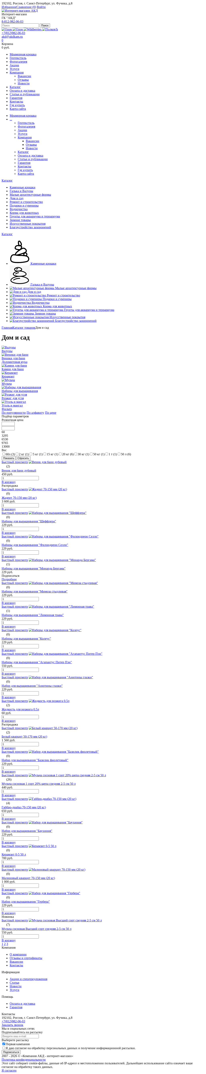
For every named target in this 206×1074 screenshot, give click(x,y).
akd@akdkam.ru (12, 36)
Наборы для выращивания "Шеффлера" (29, 521)
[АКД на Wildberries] (33, 29)
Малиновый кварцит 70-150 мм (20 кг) (28, 878)
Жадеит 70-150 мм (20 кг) (19, 497)
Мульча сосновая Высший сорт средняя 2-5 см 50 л (36, 929)
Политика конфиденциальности (24, 1059)
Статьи (14, 982)
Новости (24, 83)
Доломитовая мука (14, 362)
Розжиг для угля (13, 398)
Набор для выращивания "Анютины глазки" (32, 685)
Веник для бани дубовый (19, 470)
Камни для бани (13, 369)
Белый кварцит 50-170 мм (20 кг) (24, 736)
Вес (4, 450)
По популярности (14, 412)
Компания (17, 72)
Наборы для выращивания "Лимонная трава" (33, 615)
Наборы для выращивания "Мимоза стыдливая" (35, 591)
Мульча (7, 383)
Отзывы (23, 79)
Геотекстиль (18, 58)
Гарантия (16, 98)
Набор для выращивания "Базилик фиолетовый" (35, 760)
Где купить (17, 105)
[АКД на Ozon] (18, 29)
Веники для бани (13, 358)
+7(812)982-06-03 (13, 33)
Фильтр (7, 409)
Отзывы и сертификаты (26, 958)
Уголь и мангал (12, 405)
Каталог (15, 87)
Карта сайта (18, 108)
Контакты (16, 101)
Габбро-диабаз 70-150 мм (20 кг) (24, 807)
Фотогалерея (18, 61)
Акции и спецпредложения (28, 979)
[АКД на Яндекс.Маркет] (7, 29)
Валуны (7, 351)
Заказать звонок (12, 1025)
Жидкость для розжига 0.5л (20, 709)
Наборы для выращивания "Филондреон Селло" (35, 545)
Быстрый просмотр (15, 462)
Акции (14, 65)
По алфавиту (35, 412)
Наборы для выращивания (20, 391)
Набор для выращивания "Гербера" (26, 901)
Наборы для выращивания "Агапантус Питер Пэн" (37, 662)
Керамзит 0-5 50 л (14, 854)
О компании (18, 954)
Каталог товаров (23, 327)
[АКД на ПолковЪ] (50, 29)
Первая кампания (18, 1044)
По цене (50, 412)
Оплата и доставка (22, 90)
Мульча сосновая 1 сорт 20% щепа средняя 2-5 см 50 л (39, 783)
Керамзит (8, 376)
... (11, 119)
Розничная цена (12, 420)
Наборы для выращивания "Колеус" (26, 638)
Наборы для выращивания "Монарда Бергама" (34, 568)
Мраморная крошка (23, 54)
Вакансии (24, 76)
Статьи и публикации (25, 94)
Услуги (14, 69)
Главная (7, 327)
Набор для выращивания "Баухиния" (27, 831)
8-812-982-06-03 (12, 21)
